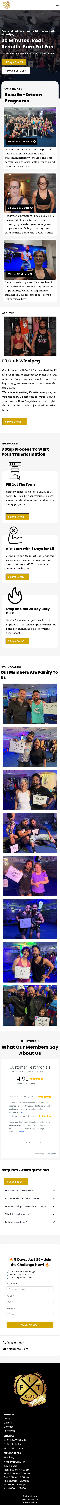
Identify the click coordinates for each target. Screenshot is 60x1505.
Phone (11, 1308)
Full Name (12, 1283)
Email (10, 1296)
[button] (57, 4)
